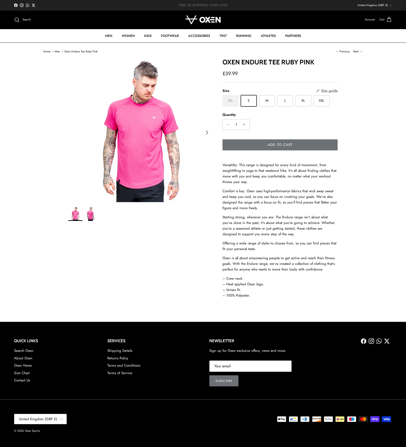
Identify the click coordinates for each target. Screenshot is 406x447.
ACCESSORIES (199, 35)
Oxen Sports (32, 431)
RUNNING (243, 35)
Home (47, 51)
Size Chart (22, 373)
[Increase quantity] (245, 124)
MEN (108, 35)
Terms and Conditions (123, 365)
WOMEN (128, 35)
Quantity (229, 114)
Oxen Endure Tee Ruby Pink (81, 51)
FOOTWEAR (170, 35)
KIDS (148, 35)
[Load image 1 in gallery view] (140, 130)
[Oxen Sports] (203, 19)
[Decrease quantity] (227, 124)
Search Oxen (23, 350)
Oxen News (23, 365)
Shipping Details (119, 350)
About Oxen (23, 358)
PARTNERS (293, 35)
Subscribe (223, 381)
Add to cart (280, 144)
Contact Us (22, 380)
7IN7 (223, 35)
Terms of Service (119, 373)
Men (57, 51)
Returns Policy (117, 358)
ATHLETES (268, 35)
